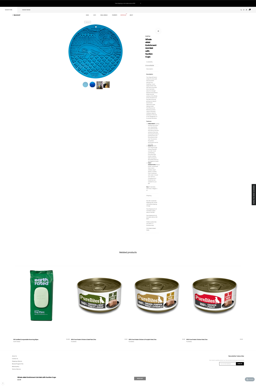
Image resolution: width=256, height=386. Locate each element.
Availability (149, 62)
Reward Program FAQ (17, 364)
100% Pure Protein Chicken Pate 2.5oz (196, 339)
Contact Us (15, 358)
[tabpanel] (96, 51)
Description (149, 69)
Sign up (240, 363)
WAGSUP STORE (8, 9)
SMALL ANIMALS (103, 15)
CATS (94, 15)
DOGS (87, 15)
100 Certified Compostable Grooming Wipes (25, 339)
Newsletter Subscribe (236, 356)
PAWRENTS (114, 15)
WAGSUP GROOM (26, 9)
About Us (14, 356)
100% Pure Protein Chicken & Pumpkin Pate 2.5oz (142, 339)
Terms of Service (16, 369)
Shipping (148, 195)
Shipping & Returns (17, 361)
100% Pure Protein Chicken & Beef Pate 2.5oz (83, 339)
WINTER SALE (123, 15)
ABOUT (131, 15)
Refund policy (15, 366)
